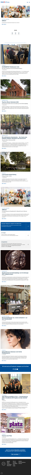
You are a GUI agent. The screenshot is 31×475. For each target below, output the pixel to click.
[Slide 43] (21, 42)
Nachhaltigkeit (15, 463)
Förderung (14, 462)
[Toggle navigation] (29, 2)
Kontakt (14, 465)
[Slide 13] (9, 42)
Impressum (20, 463)
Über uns (14, 461)
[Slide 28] (15, 42)
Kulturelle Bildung (8, 462)
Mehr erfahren (4, 75)
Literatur (8, 463)
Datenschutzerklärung (22, 462)
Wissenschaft (9, 465)
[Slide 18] (11, 42)
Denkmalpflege (9, 464)
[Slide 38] (19, 42)
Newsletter (20, 461)
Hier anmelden (14, 454)
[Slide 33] (17, 42)
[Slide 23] (13, 42)
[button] (2, 473)
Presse (14, 464)
